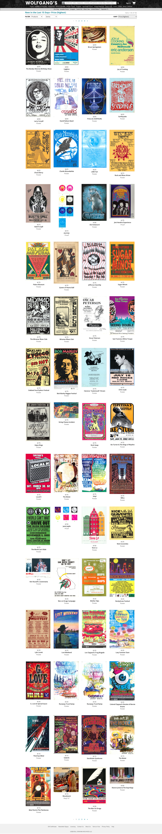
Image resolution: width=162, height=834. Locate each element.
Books (120, 6)
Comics (115, 6)
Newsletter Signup (63, 826)
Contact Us (80, 826)
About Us (88, 826)
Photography (51, 6)
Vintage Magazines (99, 6)
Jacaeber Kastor (64, 9)
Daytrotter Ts (104, 9)
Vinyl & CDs (108, 6)
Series (48, 17)
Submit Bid (79, 9)
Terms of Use (96, 826)
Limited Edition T (95, 9)
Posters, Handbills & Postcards (38, 6)
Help (113, 826)
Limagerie (72, 9)
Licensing (72, 826)
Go (118, 3)
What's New (86, 9)
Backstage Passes (87, 6)
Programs (78, 6)
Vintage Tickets (70, 6)
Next (87, 20)
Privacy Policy (106, 826)
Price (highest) (58, 12)
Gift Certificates (52, 826)
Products (35, 17)
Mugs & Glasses (127, 6)
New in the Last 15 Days (37, 12)
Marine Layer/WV (60, 6)
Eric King (56, 9)
